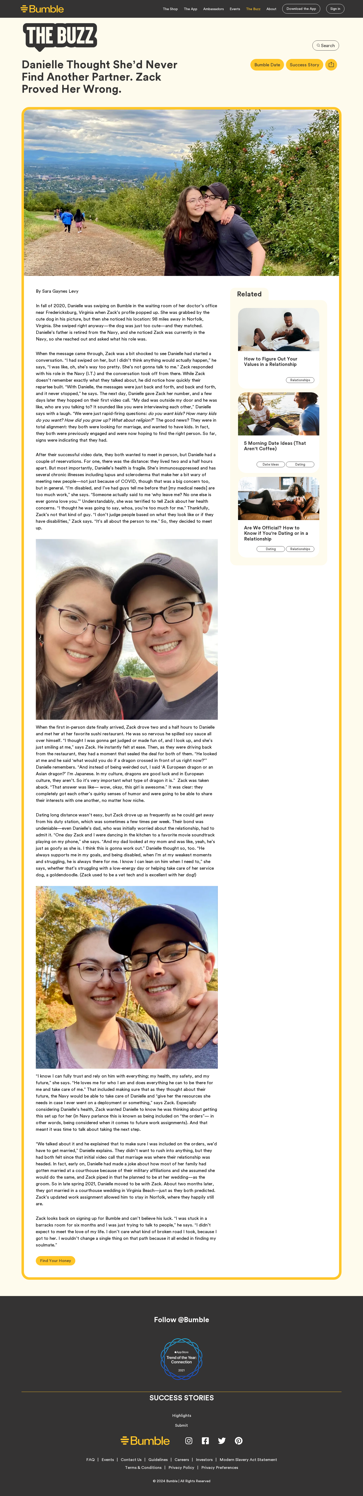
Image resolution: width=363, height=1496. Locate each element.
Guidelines (158, 1460)
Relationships (302, 380)
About (271, 8)
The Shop (170, 8)
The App (190, 8)
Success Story (306, 64)
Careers (182, 1460)
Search (328, 45)
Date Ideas (273, 464)
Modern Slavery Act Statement (248, 1460)
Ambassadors (213, 8)
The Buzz (253, 8)
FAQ (90, 1460)
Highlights (181, 1415)
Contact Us (131, 1460)
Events (235, 8)
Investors (204, 1460)
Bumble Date (269, 64)
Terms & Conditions (143, 1468)
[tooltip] (331, 65)
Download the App (301, 8)
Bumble (172, 1481)
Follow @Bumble (181, 1320)
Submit (181, 1425)
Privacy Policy (181, 1468)
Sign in (335, 8)
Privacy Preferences (219, 1468)
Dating (303, 464)
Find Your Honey (55, 1260)
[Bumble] (42, 9)
